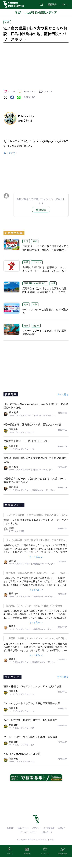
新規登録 (52, 4)
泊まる (36, 325)
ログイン (64, 4)
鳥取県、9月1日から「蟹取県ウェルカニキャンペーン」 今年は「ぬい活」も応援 (44, 271)
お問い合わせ (47, 832)
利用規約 (61, 828)
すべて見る (63, 394)
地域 (26, 262)
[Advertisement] (36, 173)
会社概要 (10, 828)
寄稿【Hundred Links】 (35, 283)
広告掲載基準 (49, 828)
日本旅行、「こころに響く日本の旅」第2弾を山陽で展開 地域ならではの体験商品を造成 (45, 250)
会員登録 (41, 209)
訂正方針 (36, 828)
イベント (37, 262)
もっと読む (10, 153)
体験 (35, 241)
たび (7, 22)
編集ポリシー (23, 828)
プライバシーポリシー (28, 832)
